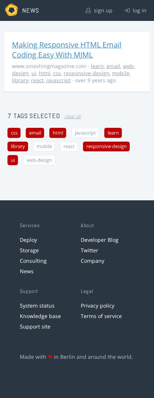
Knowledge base (40, 316)
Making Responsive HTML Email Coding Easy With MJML (66, 50)
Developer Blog (99, 239)
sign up (102, 10)
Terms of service (101, 316)
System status (37, 305)
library (20, 80)
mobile (120, 73)
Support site (35, 326)
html (44, 73)
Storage (29, 250)
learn (97, 66)
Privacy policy (97, 305)
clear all (73, 116)
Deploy (28, 239)
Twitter (89, 250)
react (37, 80)
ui (33, 73)
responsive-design (87, 73)
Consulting (33, 260)
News (27, 271)
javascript (58, 80)
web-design (39, 160)
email (113, 66)
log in (139, 10)
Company (92, 260)
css (57, 73)
